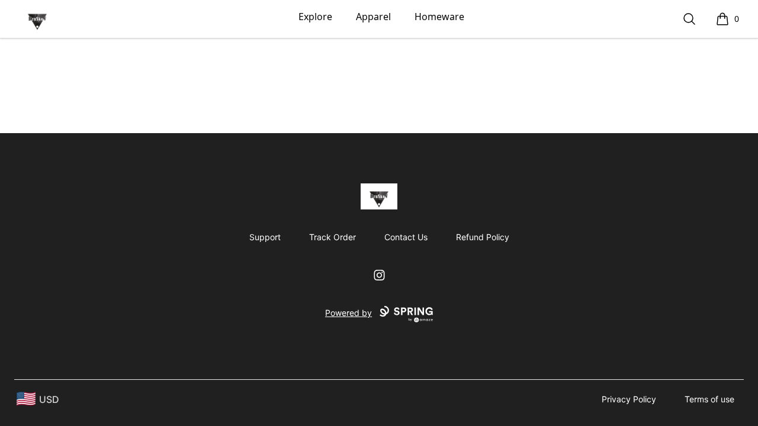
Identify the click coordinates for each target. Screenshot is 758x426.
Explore (315, 16)
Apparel (373, 16)
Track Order (332, 237)
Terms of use (709, 399)
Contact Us (406, 237)
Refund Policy (482, 237)
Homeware (439, 16)
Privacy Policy (629, 399)
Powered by (348, 313)
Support (265, 237)
